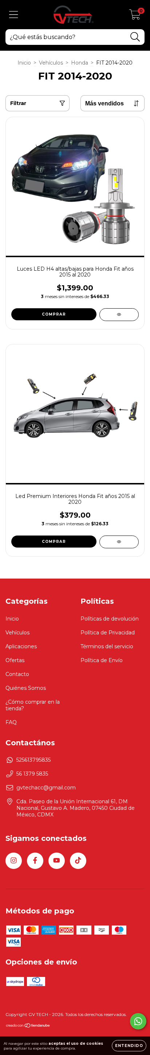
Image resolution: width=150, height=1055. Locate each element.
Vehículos (51, 62)
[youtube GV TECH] (56, 861)
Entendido (129, 1045)
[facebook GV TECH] (35, 861)
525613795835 (33, 760)
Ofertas (14, 660)
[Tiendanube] (28, 1026)
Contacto (17, 674)
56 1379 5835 (32, 773)
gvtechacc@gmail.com (46, 787)
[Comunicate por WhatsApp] (138, 1021)
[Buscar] (135, 37)
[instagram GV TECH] (13, 861)
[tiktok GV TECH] (78, 861)
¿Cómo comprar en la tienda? (32, 705)
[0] (135, 16)
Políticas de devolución (109, 618)
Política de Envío (101, 660)
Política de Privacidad (107, 632)
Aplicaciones (21, 646)
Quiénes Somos (25, 688)
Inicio (24, 62)
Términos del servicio (106, 646)
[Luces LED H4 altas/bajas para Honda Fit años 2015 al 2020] (119, 314)
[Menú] (13, 15)
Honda (79, 62)
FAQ (11, 722)
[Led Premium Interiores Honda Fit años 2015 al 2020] (119, 542)
